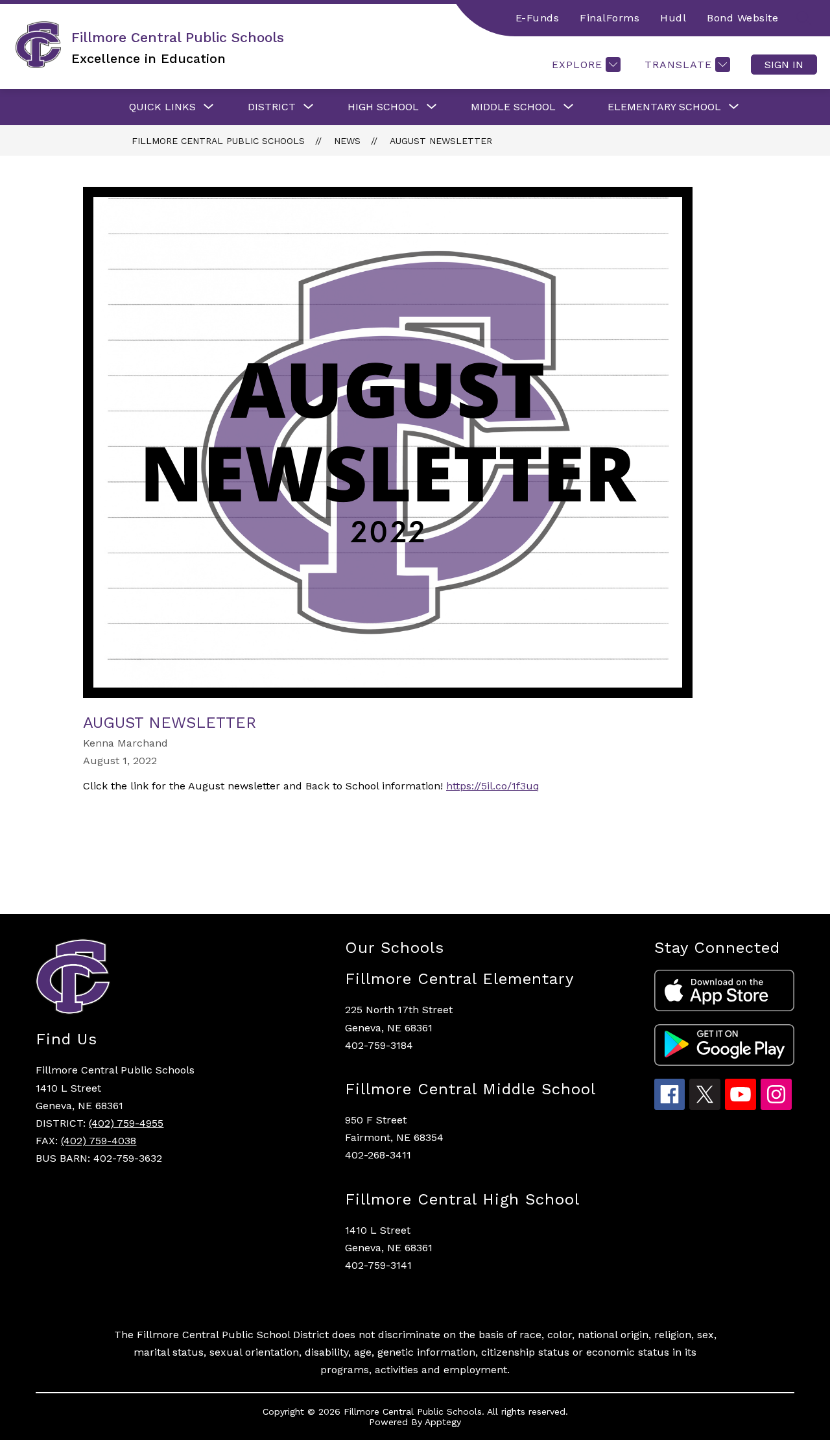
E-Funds (538, 18)
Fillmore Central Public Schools (218, 141)
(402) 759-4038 (98, 1140)
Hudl (673, 18)
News (347, 141)
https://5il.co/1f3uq (493, 786)
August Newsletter (441, 141)
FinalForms (609, 18)
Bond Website (742, 18)
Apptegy (443, 1422)
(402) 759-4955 (126, 1123)
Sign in (784, 64)
